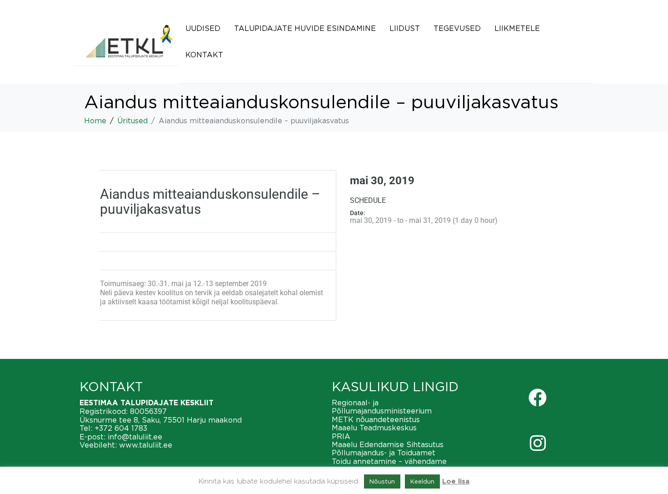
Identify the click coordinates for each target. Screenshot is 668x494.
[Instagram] (537, 443)
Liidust (404, 28)
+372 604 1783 (121, 428)
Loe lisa (455, 481)
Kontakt (204, 54)
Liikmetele (517, 28)
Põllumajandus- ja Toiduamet (383, 453)
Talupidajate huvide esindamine (305, 28)
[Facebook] (537, 397)
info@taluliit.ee (135, 437)
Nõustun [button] (382, 481)
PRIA (341, 436)
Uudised (202, 28)
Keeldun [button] (422, 481)
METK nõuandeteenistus (376, 419)
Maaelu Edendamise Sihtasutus (388, 444)
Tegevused (457, 28)
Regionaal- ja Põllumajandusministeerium (382, 406)
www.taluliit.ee (145, 445)
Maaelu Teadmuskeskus (374, 427)
